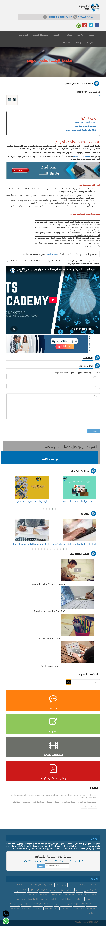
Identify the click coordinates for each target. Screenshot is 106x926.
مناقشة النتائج (26, 908)
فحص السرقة (15, 908)
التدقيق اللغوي (91, 890)
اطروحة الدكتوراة (22, 885)
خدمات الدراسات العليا (89, 904)
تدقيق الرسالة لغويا (67, 890)
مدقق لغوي (54, 890)
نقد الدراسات (37, 908)
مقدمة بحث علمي (38, 802)
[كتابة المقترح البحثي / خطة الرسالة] (77, 597)
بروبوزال (79, 894)
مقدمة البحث (52, 254)
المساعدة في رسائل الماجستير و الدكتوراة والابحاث (32, 899)
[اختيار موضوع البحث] (77, 652)
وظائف (78, 42)
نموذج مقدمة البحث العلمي (87, 802)
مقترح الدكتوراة (56, 894)
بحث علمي (26, 802)
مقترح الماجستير (69, 894)
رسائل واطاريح (73, 885)
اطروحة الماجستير (35, 885)
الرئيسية (92, 35)
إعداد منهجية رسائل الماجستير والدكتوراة (30, 543)
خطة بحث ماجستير (90, 894)
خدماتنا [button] (69, 35)
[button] (49, 457)
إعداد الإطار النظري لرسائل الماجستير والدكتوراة (74, 543)
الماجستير (93, 885)
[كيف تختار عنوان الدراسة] (77, 625)
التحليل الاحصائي (42, 890)
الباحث (84, 807)
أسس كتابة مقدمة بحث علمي (85, 126)
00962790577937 (86, 17)
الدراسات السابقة (66, 899)
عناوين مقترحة (91, 908)
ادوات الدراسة (36, 904)
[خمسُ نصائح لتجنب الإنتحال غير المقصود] (77, 570)
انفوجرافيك (23, 35)
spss (32, 890)
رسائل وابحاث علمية (73, 904)
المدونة (56, 35)
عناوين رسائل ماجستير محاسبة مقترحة (32, 501)
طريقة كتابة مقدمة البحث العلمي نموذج (81, 130)
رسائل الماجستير (61, 885)
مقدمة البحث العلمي (81, 156)
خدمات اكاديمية (59, 904)
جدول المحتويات (79, 908)
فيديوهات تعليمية (40, 35)
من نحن (80, 35)
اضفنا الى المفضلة (93, 96)
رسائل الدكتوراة (48, 885)
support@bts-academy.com (60, 17)
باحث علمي (92, 807)
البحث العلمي (16, 802)
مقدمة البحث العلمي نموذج (85, 122)
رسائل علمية (83, 885)
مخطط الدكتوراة (91, 899)
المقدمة (49, 802)
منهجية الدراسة (13, 904)
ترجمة (56, 908)
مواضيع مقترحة (66, 908)
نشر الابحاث (47, 904)
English (66, 42)
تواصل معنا (90, 42)
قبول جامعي (25, 904)
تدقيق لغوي (79, 890)
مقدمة (57, 802)
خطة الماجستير (23, 890)
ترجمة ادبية (48, 908)
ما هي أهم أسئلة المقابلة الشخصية (79, 501)
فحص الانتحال (92, 913)
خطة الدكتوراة (32, 894)
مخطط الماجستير (20, 894)
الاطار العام (54, 899)
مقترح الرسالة (44, 894)
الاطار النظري (78, 899)
